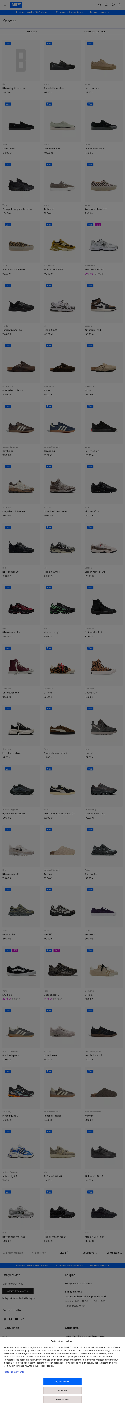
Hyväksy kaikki (62, 1381)
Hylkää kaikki (62, 1399)
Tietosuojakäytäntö (14, 1372)
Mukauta (62, 1390)
